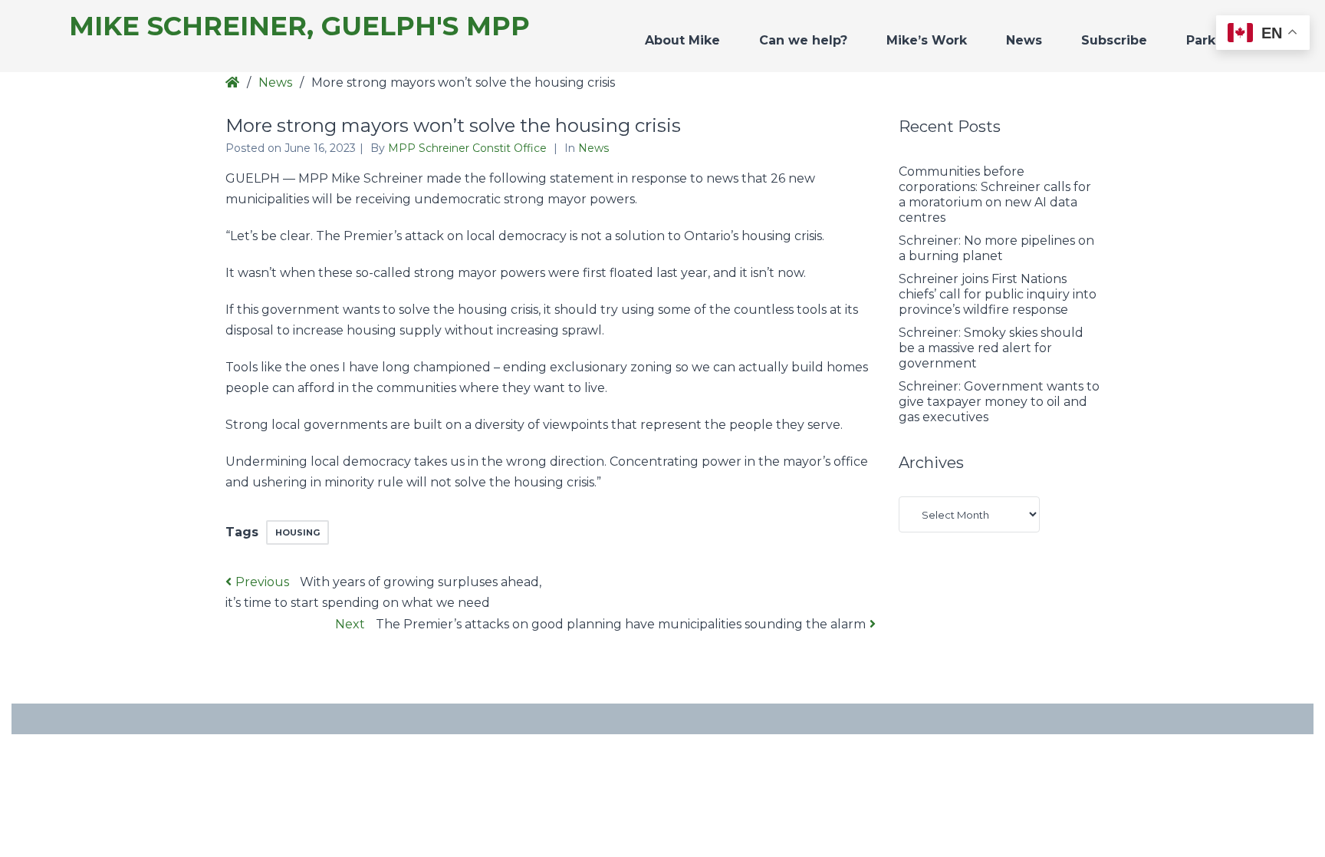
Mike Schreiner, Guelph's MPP (299, 26)
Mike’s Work (926, 40)
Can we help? (803, 40)
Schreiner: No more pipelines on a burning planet (996, 248)
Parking (1211, 40)
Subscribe (1114, 40)
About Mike (682, 40)
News (1024, 40)
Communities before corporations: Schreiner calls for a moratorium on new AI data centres (995, 194)
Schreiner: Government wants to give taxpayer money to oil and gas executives (999, 401)
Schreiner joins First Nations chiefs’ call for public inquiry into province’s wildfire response (997, 294)
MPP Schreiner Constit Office (469, 148)
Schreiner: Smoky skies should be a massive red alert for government (991, 348)
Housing (297, 532)
